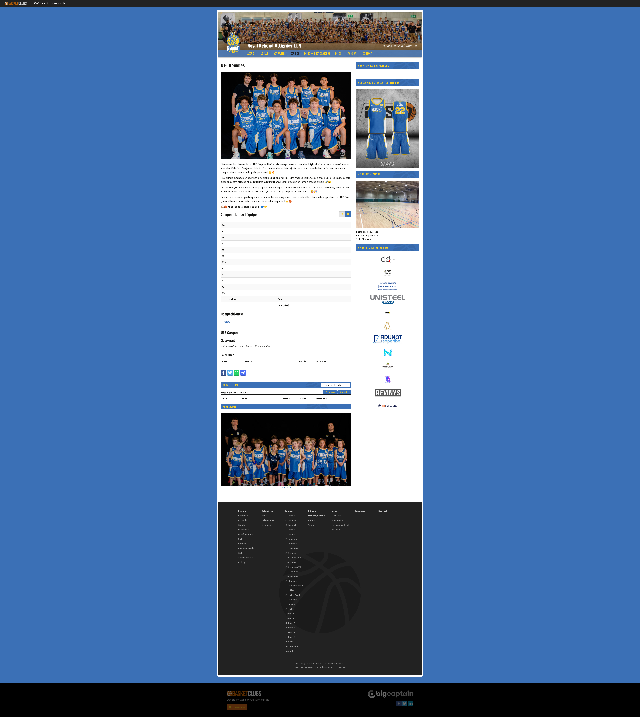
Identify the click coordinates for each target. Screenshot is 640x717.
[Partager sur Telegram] (243, 373)
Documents (337, 520)
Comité (242, 524)
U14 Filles (289, 590)
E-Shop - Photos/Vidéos (317, 53)
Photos (312, 520)
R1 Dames (290, 515)
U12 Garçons (291, 599)
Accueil (252, 53)
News (264, 515)
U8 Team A (290, 622)
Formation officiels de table (341, 527)
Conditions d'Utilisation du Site (308, 667)
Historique (243, 515)
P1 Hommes (291, 538)
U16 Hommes (291, 576)
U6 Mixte (289, 641)
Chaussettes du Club (246, 550)
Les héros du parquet (291, 648)
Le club (265, 53)
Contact (367, 53)
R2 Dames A (291, 520)
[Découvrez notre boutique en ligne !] (387, 128)
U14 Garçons (291, 580)
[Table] (342, 214)
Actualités (280, 53)
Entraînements (245, 534)
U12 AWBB (290, 604)
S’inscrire (336, 515)
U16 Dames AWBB (293, 566)
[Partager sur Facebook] (223, 373)
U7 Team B (290, 636)
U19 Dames (290, 552)
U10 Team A (290, 613)
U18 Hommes (291, 571)
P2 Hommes (291, 543)
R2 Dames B (291, 524)
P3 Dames (290, 534)
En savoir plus (239, 706)
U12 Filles (289, 608)
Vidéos (311, 524)
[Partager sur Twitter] (230, 373)
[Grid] (348, 214)
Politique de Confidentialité (335, 667)
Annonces (267, 524)
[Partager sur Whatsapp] (237, 373)
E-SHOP (242, 543)
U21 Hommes (291, 548)
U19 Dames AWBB (293, 557)
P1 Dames (290, 529)
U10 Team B (290, 618)
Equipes (295, 53)
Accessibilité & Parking (245, 560)
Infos (338, 53)
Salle (240, 538)
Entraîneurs (244, 529)
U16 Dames (290, 562)
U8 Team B (286, 487)
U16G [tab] (227, 321)
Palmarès (243, 520)
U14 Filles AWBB (293, 594)
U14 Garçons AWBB (294, 585)
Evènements (268, 520)
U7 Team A (290, 632)
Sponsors (352, 53)
